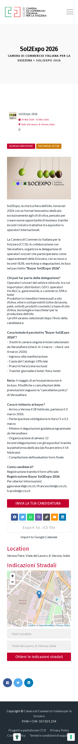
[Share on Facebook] (7, 682)
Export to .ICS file (39, 527)
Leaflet (31, 625)
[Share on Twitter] (18, 682)
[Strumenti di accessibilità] (17, 737)
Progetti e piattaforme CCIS (27, 730)
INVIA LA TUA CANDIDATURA (38, 503)
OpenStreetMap (46, 625)
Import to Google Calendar (39, 537)
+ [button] (12, 575)
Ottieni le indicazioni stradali (39, 657)
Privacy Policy (63, 625)
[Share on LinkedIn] (28, 682)
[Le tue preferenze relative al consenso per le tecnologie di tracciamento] (71, 737)
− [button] (12, 581)
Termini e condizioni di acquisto (50, 735)
